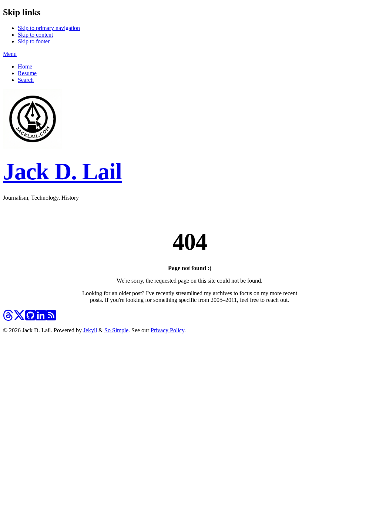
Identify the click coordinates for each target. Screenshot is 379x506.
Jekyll (90, 330)
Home (25, 66)
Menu (10, 54)
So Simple (116, 330)
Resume (27, 73)
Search (26, 80)
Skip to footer (34, 41)
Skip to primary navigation (49, 28)
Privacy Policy (167, 330)
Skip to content (35, 34)
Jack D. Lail (62, 171)
